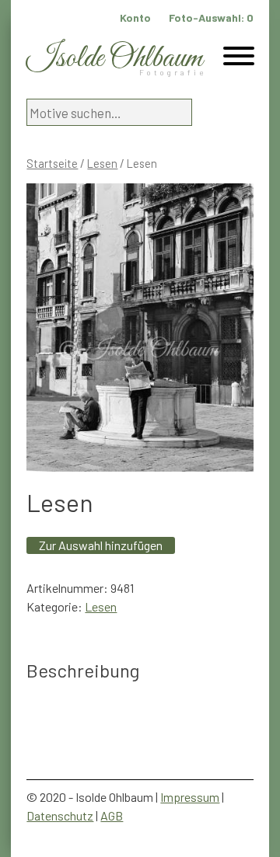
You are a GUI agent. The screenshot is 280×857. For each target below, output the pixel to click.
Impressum (189, 796)
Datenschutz (59, 815)
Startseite (52, 163)
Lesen (102, 163)
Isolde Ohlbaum (114, 58)
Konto (135, 17)
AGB (111, 815)
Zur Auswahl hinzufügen (101, 545)
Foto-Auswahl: (211, 17)
